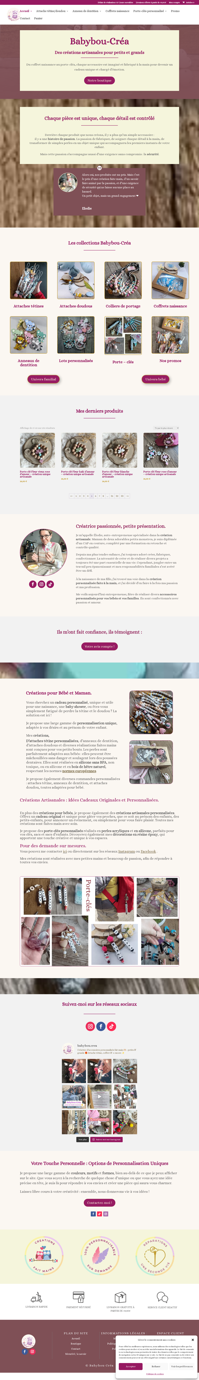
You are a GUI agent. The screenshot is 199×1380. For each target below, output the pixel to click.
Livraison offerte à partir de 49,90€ (151, 3)
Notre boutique (99, 80)
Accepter (131, 1366)
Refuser (156, 1366)
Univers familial (43, 379)
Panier (38, 18)
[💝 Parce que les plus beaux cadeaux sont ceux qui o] (100, 1097)
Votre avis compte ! (99, 646)
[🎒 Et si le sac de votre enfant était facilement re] (74, 1071)
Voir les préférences (182, 1366)
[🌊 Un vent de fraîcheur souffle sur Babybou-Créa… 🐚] (74, 1122)
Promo (175, 11)
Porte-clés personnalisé (148, 11)
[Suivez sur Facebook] (33, 584)
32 (117, 495)
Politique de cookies (155, 1374)
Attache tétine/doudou (50, 11)
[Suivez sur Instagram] (41, 584)
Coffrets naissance (117, 11)
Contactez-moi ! (99, 1203)
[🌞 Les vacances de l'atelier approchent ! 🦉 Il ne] (125, 1097)
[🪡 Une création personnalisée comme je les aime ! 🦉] (125, 1122)
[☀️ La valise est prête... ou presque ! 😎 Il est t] (74, 1097)
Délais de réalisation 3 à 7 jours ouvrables (115, 3)
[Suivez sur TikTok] (50, 584)
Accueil (24, 11)
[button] (192, 1339)
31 (112, 495)
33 (122, 495)
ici (65, 851)
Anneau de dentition (85, 11)
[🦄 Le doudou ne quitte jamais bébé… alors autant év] (100, 1122)
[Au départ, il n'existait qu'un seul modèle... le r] (125, 1071)
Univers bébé (155, 379)
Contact (25, 18)
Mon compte (174, 3)
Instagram (126, 851)
